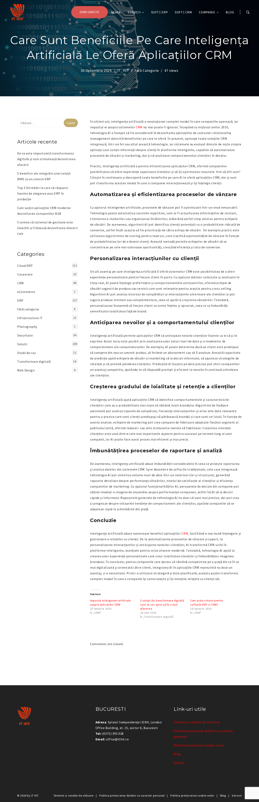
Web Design (26, 370)
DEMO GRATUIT (90, 12)
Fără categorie (147, 70)
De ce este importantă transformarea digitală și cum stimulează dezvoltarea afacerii (46, 159)
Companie (207, 12)
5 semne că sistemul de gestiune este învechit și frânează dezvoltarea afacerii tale (47, 228)
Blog (230, 12)
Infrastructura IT (30, 318)
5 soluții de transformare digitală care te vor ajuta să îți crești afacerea (162, 604)
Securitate (25, 335)
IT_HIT (123, 70)
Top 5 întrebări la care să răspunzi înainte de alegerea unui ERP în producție (42, 193)
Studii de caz (26, 353)
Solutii (22, 344)
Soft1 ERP (159, 12)
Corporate (25, 274)
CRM (139, 127)
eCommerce (26, 292)
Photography (27, 327)
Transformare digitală (34, 361)
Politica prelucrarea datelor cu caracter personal (132, 795)
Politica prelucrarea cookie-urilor (199, 745)
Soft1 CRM (183, 12)
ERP (20, 300)
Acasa (116, 12)
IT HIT (34, 795)
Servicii (134, 12)
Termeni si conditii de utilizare (197, 722)
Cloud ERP (25, 266)
